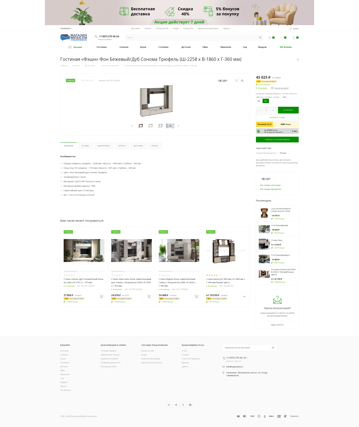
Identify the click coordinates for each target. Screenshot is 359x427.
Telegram (176, 405)
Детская (64, 366)
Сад (62, 378)
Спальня (64, 354)
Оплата (121, 146)
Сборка (154, 146)
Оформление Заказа (110, 354)
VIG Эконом (65, 390)
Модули (63, 382)
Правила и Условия (109, 358)
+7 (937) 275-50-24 (109, 36)
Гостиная (64, 350)
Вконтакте (169, 405)
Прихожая (64, 374)
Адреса (185, 366)
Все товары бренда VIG (270, 189)
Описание (68, 146)
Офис (62, 370)
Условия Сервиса (108, 350)
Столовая (64, 362)
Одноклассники (183, 405)
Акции (144, 354)
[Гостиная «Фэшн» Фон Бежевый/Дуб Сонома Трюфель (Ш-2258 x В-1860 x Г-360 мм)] (155, 101)
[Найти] (260, 37)
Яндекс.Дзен (190, 405)
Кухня (62, 358)
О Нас (184, 350)
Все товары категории (270, 185)
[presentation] (132, 126)
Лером (63, 386)
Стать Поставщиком (191, 358)
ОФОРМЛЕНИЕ (103, 146)
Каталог (65, 345)
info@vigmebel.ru (234, 366)
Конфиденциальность (111, 362)
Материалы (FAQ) (108, 366)
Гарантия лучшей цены (151, 362)
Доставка (138, 146)
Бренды (185, 362)
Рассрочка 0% (147, 350)
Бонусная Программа (150, 358)
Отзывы (85, 146)
